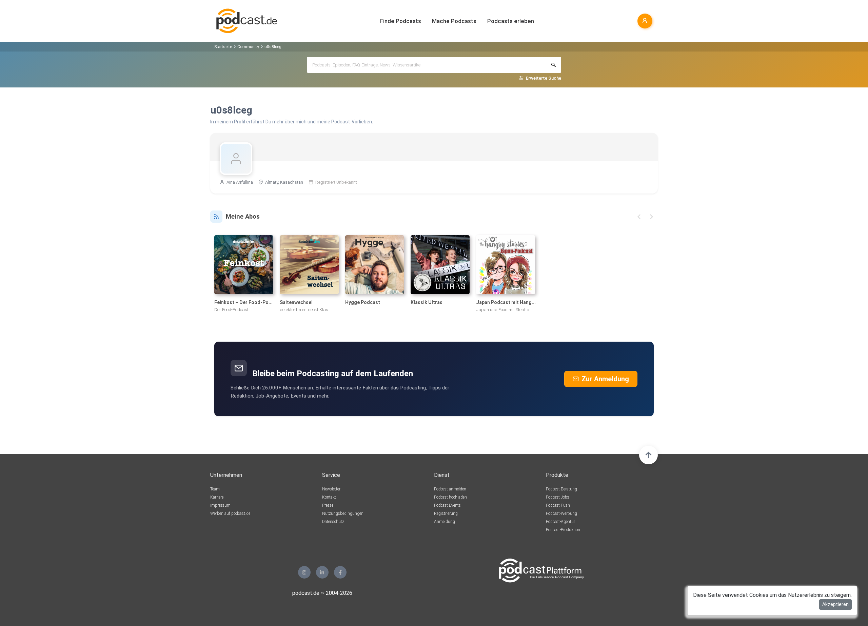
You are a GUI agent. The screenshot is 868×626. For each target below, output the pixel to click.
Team (215, 489)
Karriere (216, 497)
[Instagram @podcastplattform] (304, 572)
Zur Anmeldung (605, 379)
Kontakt (329, 497)
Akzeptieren (835, 604)
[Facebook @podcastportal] (340, 572)
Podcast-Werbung (561, 513)
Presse (327, 505)
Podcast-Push (558, 505)
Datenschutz (333, 521)
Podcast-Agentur (560, 521)
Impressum (220, 505)
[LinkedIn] (322, 572)
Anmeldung (444, 521)
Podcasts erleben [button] (510, 21)
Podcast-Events (447, 505)
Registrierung (446, 513)
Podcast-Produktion (563, 529)
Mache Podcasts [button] (454, 21)
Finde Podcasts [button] (400, 21)
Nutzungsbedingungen (342, 513)
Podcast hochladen (450, 497)
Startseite (223, 46)
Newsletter (331, 489)
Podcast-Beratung (561, 489)
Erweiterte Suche (543, 78)
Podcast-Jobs (557, 497)
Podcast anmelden (450, 489)
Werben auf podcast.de (230, 513)
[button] (639, 216)
